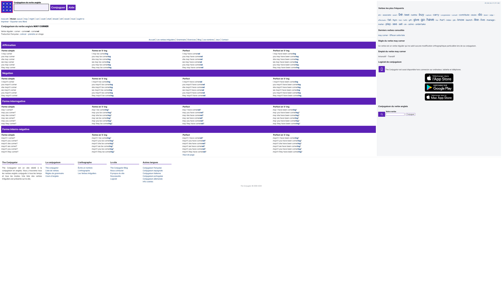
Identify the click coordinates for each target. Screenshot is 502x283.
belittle (414, 15)
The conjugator (51, 168)
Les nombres (208, 40)
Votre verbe (391, 111)
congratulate (445, 15)
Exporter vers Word (18, 21)
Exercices (192, 40)
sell (400, 24)
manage (491, 20)
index (448, 20)
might (31, 19)
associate (387, 15)
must (73, 19)
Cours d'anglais (52, 176)
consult (454, 15)
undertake (420, 24)
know (460, 19)
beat (406, 14)
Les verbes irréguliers (166, 40)
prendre (31, 34)
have (430, 19)
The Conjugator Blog (119, 168)
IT (493, 3)
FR (485, 3)
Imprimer (5, 21)
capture (428, 15)
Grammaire (181, 40)
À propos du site (117, 173)
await (395, 15)
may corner (383, 35)
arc (379, 15)
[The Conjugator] (7, 7)
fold (400, 20)
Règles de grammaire (54, 173)
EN (488, 3)
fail (389, 19)
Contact (225, 40)
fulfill (405, 20)
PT (496, 3)
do (480, 14)
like (476, 19)
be (401, 14)
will (61, 19)
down (486, 15)
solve (411, 24)
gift (410, 20)
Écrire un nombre (85, 168)
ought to (80, 19)
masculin (4, 19)
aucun (19, 19)
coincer (23, 34)
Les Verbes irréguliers (87, 173)
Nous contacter (117, 170)
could (43, 19)
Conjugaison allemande (152, 179)
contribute (464, 14)
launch (469, 20)
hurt (442, 19)
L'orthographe (84, 170)
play (388, 24)
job (454, 20)
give (416, 19)
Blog (199, 40)
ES (491, 3)
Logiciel (113, 179)
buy (421, 14)
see (395, 24)
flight (395, 20)
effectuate (382, 20)
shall (49, 19)
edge (491, 15)
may (26, 19)
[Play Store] (439, 91)
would (66, 19)
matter (381, 24)
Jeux (218, 40)
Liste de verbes (52, 170)
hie (437, 20)
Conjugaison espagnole (153, 170)
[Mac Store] (439, 101)
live (483, 19)
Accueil (152, 40)
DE (498, 3)
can (37, 19)
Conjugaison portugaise (153, 176)
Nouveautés (115, 176)
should (55, 19)
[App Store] (439, 82)
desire (473, 15)
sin (405, 24)
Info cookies (148, 181)
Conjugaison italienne (152, 173)
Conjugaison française (152, 168)
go (423, 19)
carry (436, 14)
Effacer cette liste (397, 35)
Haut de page (188, 155)
